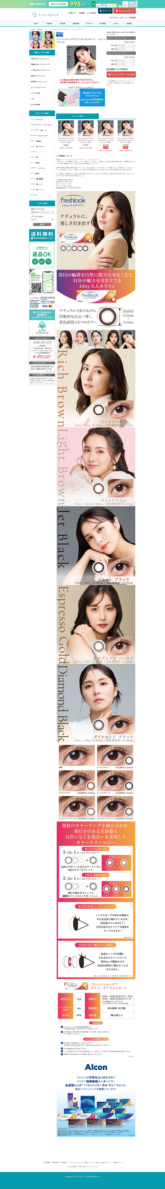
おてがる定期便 (35, 104)
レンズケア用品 (35, 93)
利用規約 (64, 1162)
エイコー (33, 178)
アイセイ (33, 184)
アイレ (32, 157)
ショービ (33, 189)
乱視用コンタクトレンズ (38, 76)
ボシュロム (33, 135)
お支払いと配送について (102, 1162)
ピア (32, 194)
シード (32, 162)
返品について (89, 1162)
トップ (33, 29)
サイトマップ (93, 1166)
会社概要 (47, 1162)
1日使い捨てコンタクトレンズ (40, 58)
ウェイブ (33, 119)
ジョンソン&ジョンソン (37, 124)
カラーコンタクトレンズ (38, 87)
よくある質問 (72, 1166)
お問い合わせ (82, 1166)
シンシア (33, 151)
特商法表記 (55, 1162)
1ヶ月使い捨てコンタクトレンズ (40, 70)
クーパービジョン (35, 130)
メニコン (33, 146)
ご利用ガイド (116, 1162)
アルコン (40, 29)
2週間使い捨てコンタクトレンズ (40, 64)
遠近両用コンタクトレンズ (39, 81)
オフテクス (33, 167)
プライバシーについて (75, 1162)
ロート (32, 173)
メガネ (33, 99)
